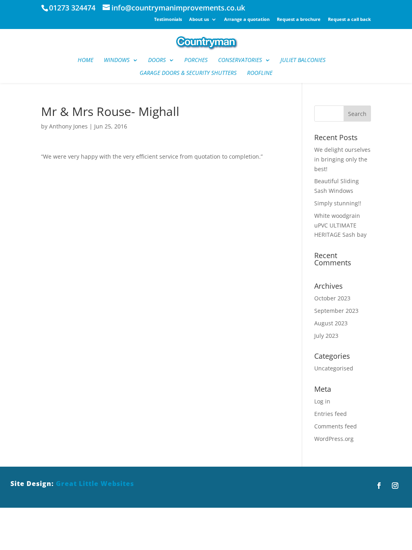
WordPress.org (334, 438)
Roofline (259, 73)
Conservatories (240, 60)
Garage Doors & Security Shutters (188, 73)
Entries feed (330, 414)
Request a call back (349, 19)
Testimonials (168, 19)
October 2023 (332, 298)
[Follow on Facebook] (379, 485)
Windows (117, 60)
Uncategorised (333, 368)
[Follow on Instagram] (395, 485)
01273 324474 (72, 7)
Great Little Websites (95, 483)
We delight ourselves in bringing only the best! (342, 159)
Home (85, 60)
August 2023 (331, 323)
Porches (196, 60)
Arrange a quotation (247, 19)
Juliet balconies (302, 60)
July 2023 (326, 335)
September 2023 (336, 310)
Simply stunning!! (337, 203)
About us (199, 19)
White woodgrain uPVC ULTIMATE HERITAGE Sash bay (340, 225)
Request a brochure (299, 19)
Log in (322, 401)
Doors (157, 60)
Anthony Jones (68, 126)
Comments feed (335, 426)
